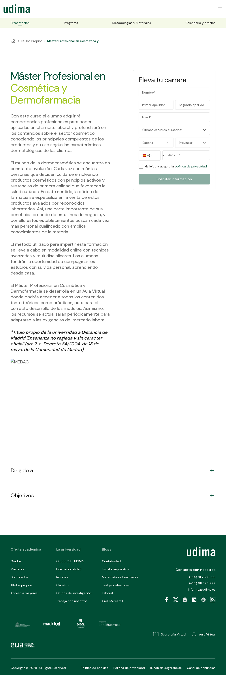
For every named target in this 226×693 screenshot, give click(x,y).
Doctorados (19, 577)
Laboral (107, 593)
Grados (16, 561)
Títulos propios (21, 585)
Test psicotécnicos (116, 585)
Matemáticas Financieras (120, 577)
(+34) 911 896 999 (202, 583)
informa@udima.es (201, 589)
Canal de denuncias (201, 668)
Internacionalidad (68, 569)
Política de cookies (94, 668)
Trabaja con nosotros (71, 601)
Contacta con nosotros (195, 569)
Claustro (62, 585)
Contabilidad (111, 561)
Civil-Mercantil (112, 601)
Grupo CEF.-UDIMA (70, 561)
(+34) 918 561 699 (202, 577)
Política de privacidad (129, 668)
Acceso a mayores (24, 593)
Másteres (17, 569)
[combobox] (174, 130)
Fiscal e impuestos (115, 569)
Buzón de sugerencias (166, 668)
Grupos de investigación (74, 593)
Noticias (62, 577)
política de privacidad (191, 166)
